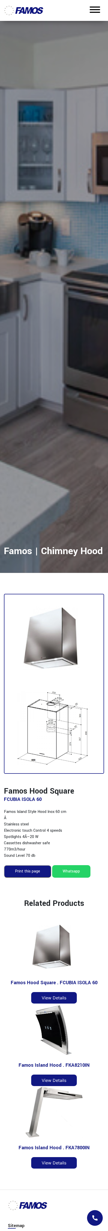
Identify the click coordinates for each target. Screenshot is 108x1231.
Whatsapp (71, 871)
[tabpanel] (54, 296)
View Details (54, 997)
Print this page (27, 871)
